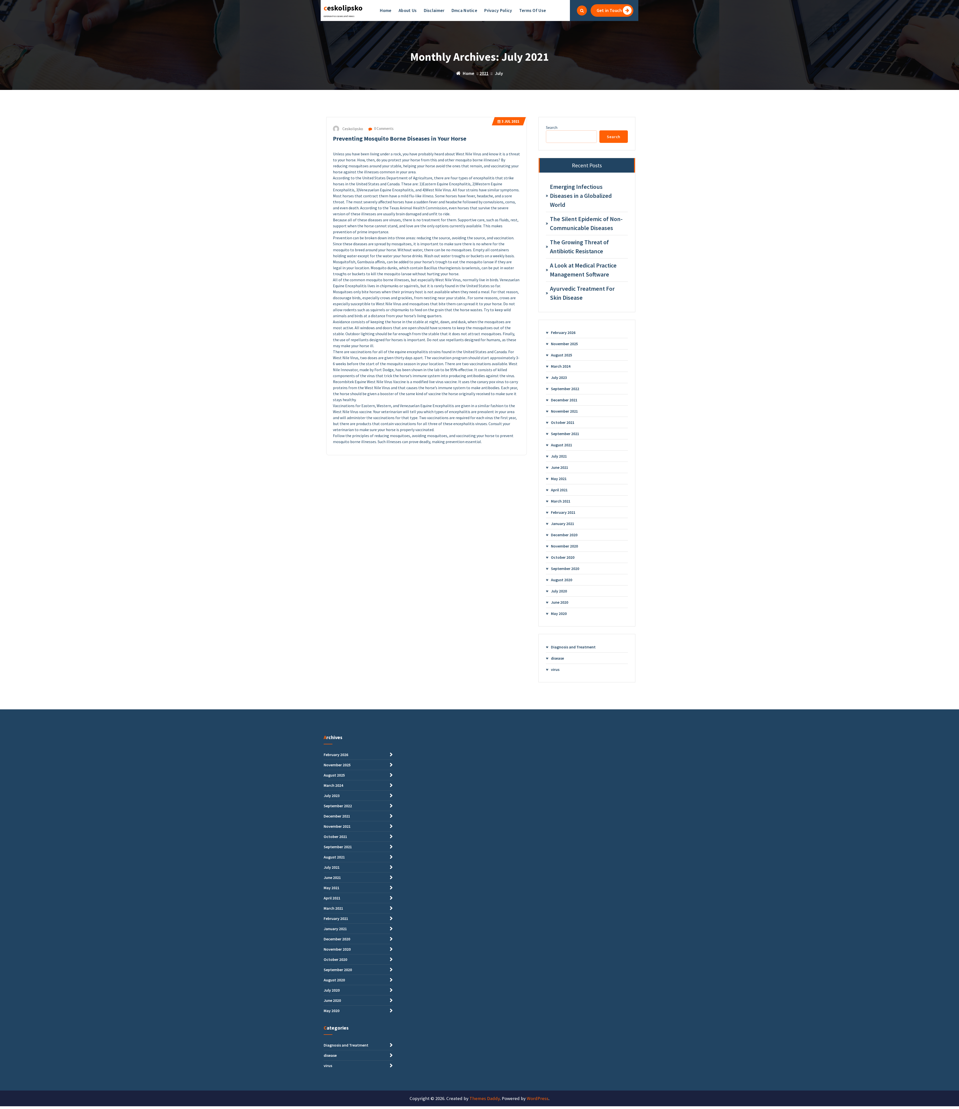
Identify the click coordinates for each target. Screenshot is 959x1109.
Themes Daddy (485, 1098)
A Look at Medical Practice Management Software (583, 270)
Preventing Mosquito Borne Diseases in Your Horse (399, 138)
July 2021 (559, 456)
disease (557, 658)
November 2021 (564, 411)
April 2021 (559, 489)
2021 (484, 73)
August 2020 (561, 579)
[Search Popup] (582, 10)
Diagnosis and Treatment (573, 646)
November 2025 (564, 343)
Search (551, 127)
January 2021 (562, 523)
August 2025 (561, 354)
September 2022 (565, 388)
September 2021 (565, 433)
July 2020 (559, 590)
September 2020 (565, 568)
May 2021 (559, 478)
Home (386, 10)
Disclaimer (434, 10)
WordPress (537, 1098)
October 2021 (562, 422)
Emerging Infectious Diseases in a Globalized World (581, 196)
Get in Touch (609, 10)
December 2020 (564, 534)
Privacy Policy (498, 10)
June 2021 (559, 467)
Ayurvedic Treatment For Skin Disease (582, 293)
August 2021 (561, 444)
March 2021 (560, 501)
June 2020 (559, 602)
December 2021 (564, 399)
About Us (408, 10)
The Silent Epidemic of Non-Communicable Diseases (586, 223)
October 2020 (562, 557)
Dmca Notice (464, 10)
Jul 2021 (510, 121)
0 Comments (383, 128)
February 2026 (563, 332)
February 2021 (563, 512)
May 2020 (559, 613)
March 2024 (560, 366)
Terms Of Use (532, 10)
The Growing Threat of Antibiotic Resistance (579, 246)
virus (555, 669)
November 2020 (564, 546)
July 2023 (559, 377)
